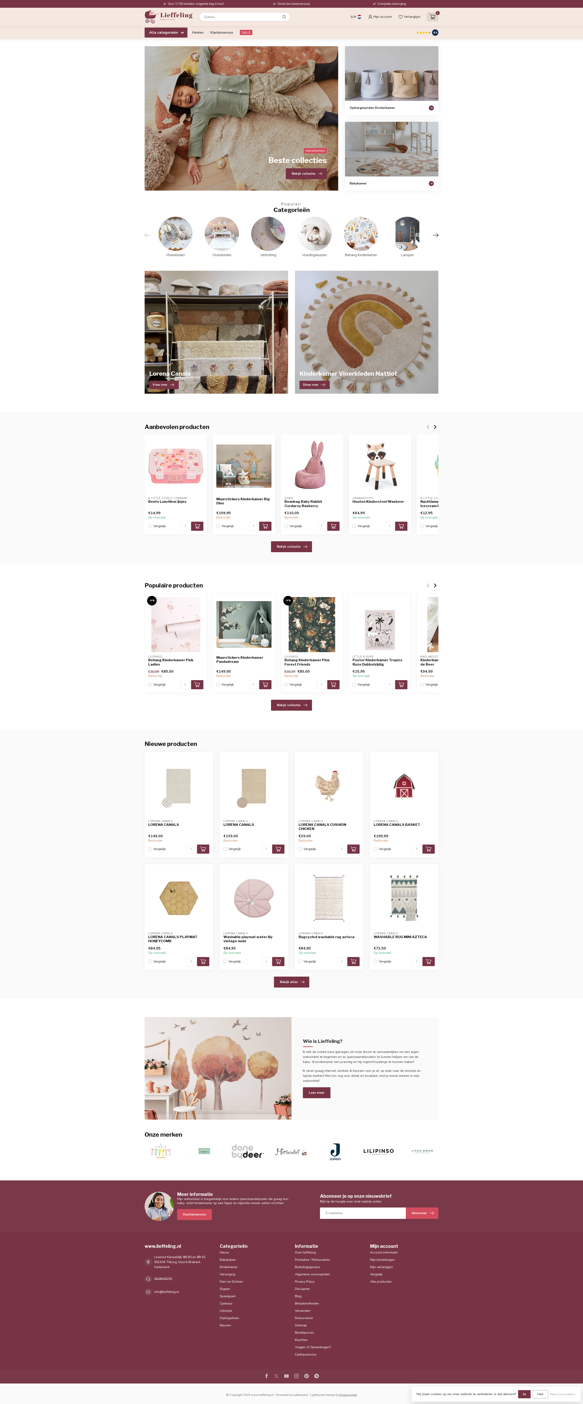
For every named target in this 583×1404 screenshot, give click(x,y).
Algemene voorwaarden (312, 1274)
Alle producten (381, 1281)
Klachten (301, 1340)
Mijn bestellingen (382, 1260)
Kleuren (225, 1325)
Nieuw (224, 1252)
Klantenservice (221, 32)
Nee (540, 1394)
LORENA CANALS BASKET (397, 825)
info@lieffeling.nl (166, 1292)
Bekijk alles (289, 982)
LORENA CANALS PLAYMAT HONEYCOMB (172, 939)
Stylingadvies (229, 1318)
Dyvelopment (348, 1395)
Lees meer (317, 1092)
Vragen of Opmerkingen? (313, 1347)
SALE (246, 32)
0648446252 (163, 1279)
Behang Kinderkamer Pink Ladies (170, 662)
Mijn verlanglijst (381, 1267)
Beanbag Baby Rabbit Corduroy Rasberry (303, 504)
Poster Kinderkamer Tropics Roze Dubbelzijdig (377, 662)
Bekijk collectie (288, 546)
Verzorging (227, 1274)
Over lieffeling (305, 1252)
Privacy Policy (305, 1281)
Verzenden (302, 1311)
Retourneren (304, 1318)
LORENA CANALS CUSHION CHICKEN (322, 827)
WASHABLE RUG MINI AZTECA (400, 937)
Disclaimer (302, 1289)
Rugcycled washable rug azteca (326, 937)
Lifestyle (226, 1311)
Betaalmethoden (307, 1303)
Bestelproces (304, 1332)
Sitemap (301, 1325)
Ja (524, 1394)
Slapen (225, 1289)
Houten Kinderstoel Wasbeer (378, 502)
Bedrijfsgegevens (307, 1267)
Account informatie (384, 1252)
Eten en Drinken (231, 1281)
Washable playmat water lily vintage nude (248, 939)
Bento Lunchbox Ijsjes (167, 502)
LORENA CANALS (163, 825)
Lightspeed (300, 1395)
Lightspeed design (322, 1395)
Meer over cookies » (563, 1394)
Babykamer (228, 1260)
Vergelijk (159, 526)
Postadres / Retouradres (312, 1260)
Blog (298, 1296)
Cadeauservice (305, 1354)
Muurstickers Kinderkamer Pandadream (239, 660)
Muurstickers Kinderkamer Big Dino (243, 501)
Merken (198, 32)
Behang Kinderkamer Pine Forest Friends (307, 662)
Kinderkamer (229, 1267)
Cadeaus (226, 1303)
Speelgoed (227, 1296)
